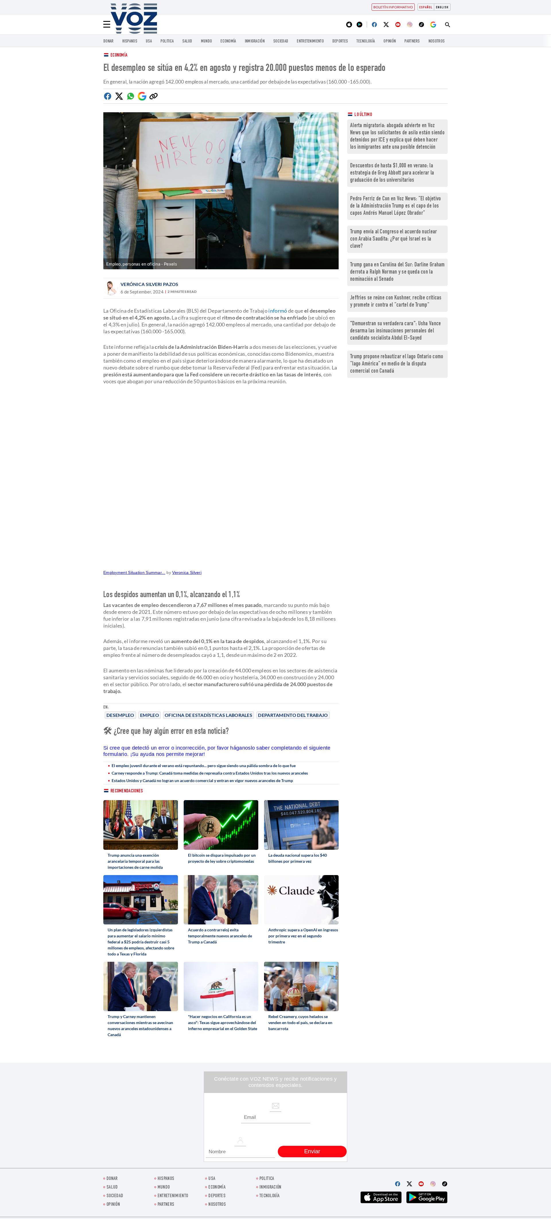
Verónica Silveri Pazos (150, 284)
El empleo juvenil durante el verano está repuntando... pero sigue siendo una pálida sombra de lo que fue (204, 765)
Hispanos (129, 41)
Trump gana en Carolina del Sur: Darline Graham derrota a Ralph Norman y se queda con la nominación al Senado (397, 272)
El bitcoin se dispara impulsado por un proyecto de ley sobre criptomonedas (222, 858)
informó (277, 310)
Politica (167, 41)
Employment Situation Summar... (134, 572)
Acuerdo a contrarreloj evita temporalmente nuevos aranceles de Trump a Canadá (220, 935)
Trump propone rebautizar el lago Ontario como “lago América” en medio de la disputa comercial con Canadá (396, 364)
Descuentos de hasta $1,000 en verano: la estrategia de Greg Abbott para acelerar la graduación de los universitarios (392, 173)
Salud (187, 41)
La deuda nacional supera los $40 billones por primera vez (297, 858)
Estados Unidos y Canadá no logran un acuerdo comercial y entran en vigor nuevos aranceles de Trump (202, 780)
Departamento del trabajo (293, 715)
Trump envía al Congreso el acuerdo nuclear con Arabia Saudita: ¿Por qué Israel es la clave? (393, 239)
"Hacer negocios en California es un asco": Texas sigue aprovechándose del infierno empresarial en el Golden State (222, 1022)
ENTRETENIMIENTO (310, 41)
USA (149, 41)
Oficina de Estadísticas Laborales (208, 715)
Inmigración (255, 41)
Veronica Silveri (186, 572)
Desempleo (120, 715)
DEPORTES (340, 41)
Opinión (389, 41)
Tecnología (365, 41)
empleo (149, 715)
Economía (118, 55)
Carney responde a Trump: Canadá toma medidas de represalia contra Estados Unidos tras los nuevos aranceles (210, 773)
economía (228, 41)
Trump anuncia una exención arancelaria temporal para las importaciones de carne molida (135, 861)
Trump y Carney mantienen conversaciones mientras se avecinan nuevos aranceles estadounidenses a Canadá (140, 1025)
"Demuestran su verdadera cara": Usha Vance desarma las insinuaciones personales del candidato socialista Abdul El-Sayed (395, 331)
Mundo (206, 41)
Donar (108, 41)
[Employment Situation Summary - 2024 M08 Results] (221, 479)
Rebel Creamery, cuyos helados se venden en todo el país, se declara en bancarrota (300, 1022)
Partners (412, 41)
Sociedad (280, 41)
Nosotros (436, 41)
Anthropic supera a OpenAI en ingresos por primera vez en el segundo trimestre (303, 935)
